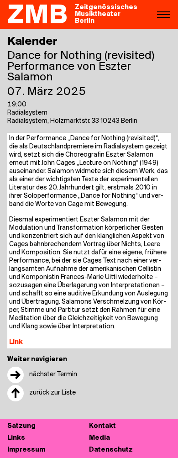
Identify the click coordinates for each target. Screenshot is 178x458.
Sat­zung (21, 426)
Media (99, 438)
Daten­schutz (111, 450)
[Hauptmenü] (163, 14)
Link (16, 342)
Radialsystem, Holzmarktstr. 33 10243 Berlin (72, 121)
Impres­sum (26, 450)
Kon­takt (102, 426)
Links (16, 438)
